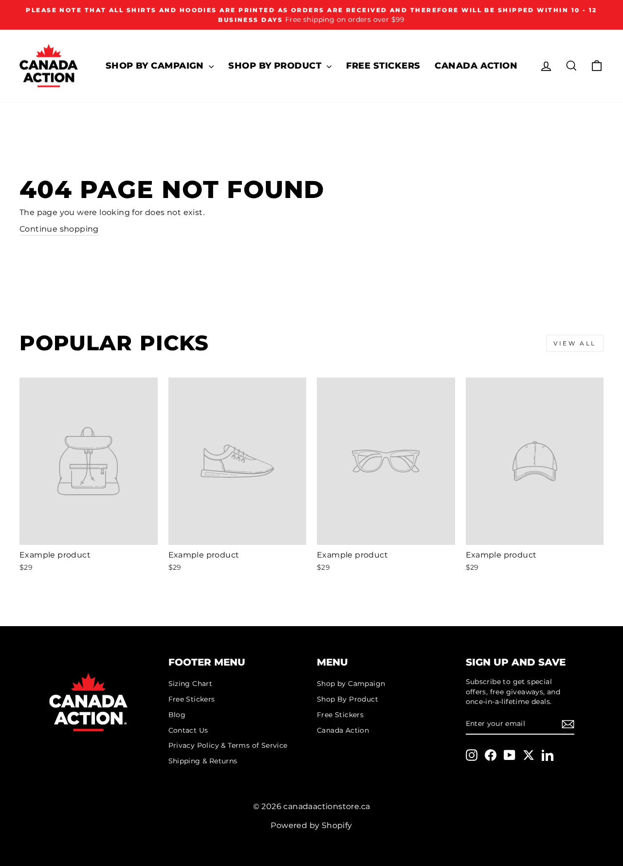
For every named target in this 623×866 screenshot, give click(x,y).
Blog (177, 715)
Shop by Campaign (156, 65)
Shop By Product (276, 65)
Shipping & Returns (203, 761)
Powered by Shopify (311, 825)
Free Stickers (383, 65)
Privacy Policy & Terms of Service (228, 745)
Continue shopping (59, 229)
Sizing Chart (190, 683)
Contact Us (188, 730)
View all (574, 343)
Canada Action (476, 65)
